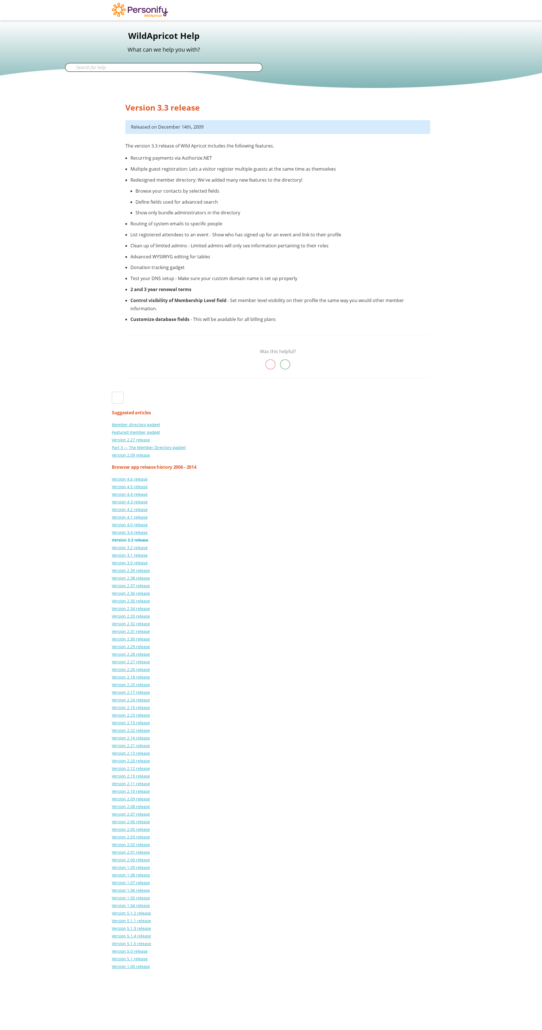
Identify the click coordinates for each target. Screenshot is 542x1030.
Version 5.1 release (130, 958)
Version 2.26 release (131, 669)
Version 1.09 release (131, 867)
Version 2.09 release (131, 455)
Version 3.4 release (130, 532)
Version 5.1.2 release (131, 913)
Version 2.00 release (131, 859)
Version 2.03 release (131, 837)
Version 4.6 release (130, 479)
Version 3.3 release (130, 540)
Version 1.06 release (131, 890)
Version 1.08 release (131, 875)
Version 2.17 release (131, 692)
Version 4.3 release (130, 502)
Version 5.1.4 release (131, 936)
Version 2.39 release (131, 570)
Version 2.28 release (131, 654)
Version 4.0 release (130, 524)
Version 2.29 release (131, 646)
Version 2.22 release (131, 730)
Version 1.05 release (131, 898)
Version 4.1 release (130, 517)
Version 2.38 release (131, 578)
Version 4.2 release (130, 509)
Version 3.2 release (130, 547)
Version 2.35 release (131, 601)
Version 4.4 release (130, 494)
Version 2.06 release (131, 821)
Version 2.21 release (131, 745)
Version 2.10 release (131, 791)
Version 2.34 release (131, 608)
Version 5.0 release (130, 951)
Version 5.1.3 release (131, 928)
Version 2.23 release (131, 715)
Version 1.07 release (131, 882)
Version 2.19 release (131, 776)
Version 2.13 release (131, 753)
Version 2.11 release (131, 783)
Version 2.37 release (131, 585)
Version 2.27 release (131, 440)
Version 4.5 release (130, 486)
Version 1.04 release (131, 905)
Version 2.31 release (131, 631)
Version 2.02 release (131, 844)
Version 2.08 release (131, 806)
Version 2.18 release (131, 677)
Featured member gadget (136, 432)
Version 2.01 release (131, 852)
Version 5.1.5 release (131, 943)
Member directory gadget (136, 424)
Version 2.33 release (131, 616)
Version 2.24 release (131, 700)
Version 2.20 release (131, 760)
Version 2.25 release (131, 684)
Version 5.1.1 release (131, 920)
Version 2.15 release (131, 722)
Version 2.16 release (131, 707)
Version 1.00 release (131, 966)
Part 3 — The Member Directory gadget (149, 447)
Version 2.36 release (131, 593)
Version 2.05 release (131, 829)
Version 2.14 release (131, 738)
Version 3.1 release (130, 555)
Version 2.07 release (131, 814)
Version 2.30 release (131, 639)
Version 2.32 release (131, 623)
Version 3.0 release (130, 562)
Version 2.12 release (131, 768)
